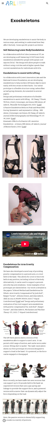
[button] (3, 3)
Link (39, 105)
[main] (25, 20)
